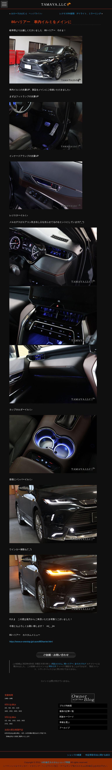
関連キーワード (67, 717)
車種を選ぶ (65, 722)
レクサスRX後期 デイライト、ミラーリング (80, 13)
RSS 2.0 (52, 666)
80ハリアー (69, 664)
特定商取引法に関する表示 (97, 755)
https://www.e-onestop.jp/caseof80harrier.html (31, 641)
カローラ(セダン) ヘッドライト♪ (26, 13)
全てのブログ (80, 664)
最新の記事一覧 (67, 711)
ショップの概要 (74, 755)
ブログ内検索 (66, 706)
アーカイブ (65, 728)
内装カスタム (57, 664)
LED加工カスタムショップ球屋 (56, 762)
